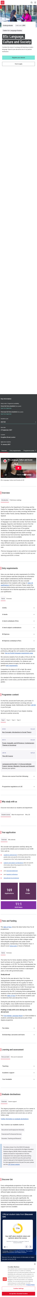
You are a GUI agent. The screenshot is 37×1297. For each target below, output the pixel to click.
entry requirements (12, 665)
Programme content (29, 450)
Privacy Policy (30, 1284)
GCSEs (4, 608)
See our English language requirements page (19, 653)
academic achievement (10, 855)
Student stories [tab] (5, 814)
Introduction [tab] (4, 500)
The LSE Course (7, 756)
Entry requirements (15, 450)
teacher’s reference (12, 874)
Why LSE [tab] (27, 814)
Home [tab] (3, 598)
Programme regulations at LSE (12, 786)
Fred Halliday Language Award (13, 1016)
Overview (4, 450)
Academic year (4, 418)
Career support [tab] (12, 1101)
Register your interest (18, 57)
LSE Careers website (14, 1164)
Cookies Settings (18, 1288)
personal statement (12, 870)
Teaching (5, 1066)
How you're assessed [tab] (17, 1057)
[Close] (35, 1264)
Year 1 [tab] (3, 720)
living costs (13, 946)
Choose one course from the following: (15, 776)
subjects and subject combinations (13, 863)
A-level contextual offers (10, 621)
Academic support (8, 1073)
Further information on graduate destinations (15, 1119)
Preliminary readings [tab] (15, 500)
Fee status (5, 1028)
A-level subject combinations (11, 627)
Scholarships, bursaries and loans (13, 1035)
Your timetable (7, 1079)
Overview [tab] (4, 839)
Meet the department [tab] (18, 814)
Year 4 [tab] (18, 720)
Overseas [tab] (9, 598)
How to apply (18, 64)
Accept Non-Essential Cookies (18, 1293)
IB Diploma (5, 634)
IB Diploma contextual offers (11, 641)
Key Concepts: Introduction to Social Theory (16, 732)
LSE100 (33, 705)
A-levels (5, 614)
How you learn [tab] (5, 1057)
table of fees (7, 927)
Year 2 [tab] (8, 720)
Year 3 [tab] (13, 720)
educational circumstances (11, 878)
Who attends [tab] (11, 839)
